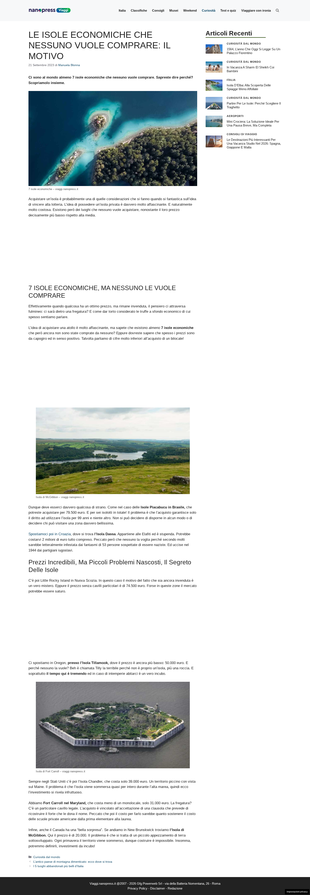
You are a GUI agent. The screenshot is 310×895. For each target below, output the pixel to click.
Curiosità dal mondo (46, 857)
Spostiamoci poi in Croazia (49, 534)
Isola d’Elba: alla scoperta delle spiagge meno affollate (249, 87)
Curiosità (208, 10)
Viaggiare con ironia (256, 10)
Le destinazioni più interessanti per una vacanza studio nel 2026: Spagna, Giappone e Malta (254, 143)
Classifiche (139, 10)
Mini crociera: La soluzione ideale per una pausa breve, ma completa (253, 123)
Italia (122, 10)
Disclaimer (157, 888)
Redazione (175, 888)
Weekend (190, 10)
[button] (277, 10)
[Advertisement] (112, 252)
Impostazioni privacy (297, 891)
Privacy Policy (137, 888)
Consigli (158, 10)
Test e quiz (228, 10)
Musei (173, 10)
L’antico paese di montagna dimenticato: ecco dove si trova (72, 861)
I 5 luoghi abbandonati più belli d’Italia (58, 866)
